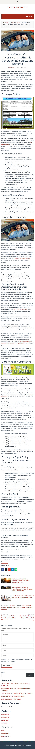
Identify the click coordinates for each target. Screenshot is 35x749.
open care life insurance (20, 309)
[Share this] (2, 569)
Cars (2, 730)
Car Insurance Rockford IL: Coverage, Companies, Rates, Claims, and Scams (20, 580)
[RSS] (17, 2)
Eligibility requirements (17, 607)
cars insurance (11, 605)
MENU (30, 16)
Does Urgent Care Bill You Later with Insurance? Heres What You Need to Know (9, 617)
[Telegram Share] (12, 569)
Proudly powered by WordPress (12, 745)
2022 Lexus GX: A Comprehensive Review (12, 696)
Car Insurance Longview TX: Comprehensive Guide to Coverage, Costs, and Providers (22, 589)
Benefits (23, 605)
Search (3, 672)
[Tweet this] (6, 569)
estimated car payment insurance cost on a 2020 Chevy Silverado (16, 342)
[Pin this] (9, 569)
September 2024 (5, 717)
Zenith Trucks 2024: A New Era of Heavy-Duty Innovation (16, 693)
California (28, 605)
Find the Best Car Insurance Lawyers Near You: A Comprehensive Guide (23, 596)
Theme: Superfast (26, 745)
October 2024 (5, 714)
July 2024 (4, 723)
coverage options (6, 607)
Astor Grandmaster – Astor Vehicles (11, 699)
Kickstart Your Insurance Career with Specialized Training (27, 617)
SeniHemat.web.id (17, 7)
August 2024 (4, 720)
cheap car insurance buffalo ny (22, 258)
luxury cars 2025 (5, 736)
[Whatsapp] (15, 569)
